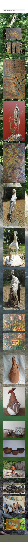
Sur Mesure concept (14, 540)
